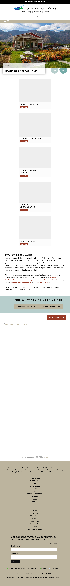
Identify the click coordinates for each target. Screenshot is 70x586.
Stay (35, 483)
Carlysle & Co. (59, 577)
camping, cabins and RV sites (46, 280)
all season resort (41, 282)
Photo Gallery (35, 516)
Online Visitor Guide (35, 529)
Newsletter (37, 12)
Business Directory (35, 494)
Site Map (35, 518)
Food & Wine (35, 486)
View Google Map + (56, 317)
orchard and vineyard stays (22, 280)
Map (35, 491)
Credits (35, 526)
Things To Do (35, 481)
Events (63, 70)
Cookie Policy (35, 524)
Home (23, 12)
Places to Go (35, 478)
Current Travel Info (35, 2)
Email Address (16, 546)
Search (4, 15)
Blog (29, 12)
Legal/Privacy (35, 521)
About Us (35, 513)
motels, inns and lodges (21, 282)
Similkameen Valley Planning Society (26, 577)
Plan (35, 488)
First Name (14, 553)
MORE (46, 457)
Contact (46, 12)
